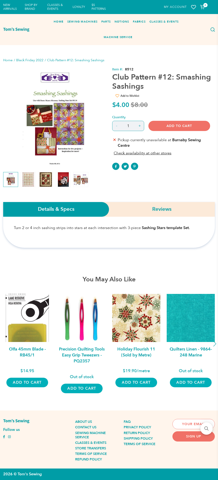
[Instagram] (9, 437)
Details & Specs (56, 209)
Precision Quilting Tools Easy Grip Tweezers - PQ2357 (82, 355)
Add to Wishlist (129, 95)
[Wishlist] (193, 7)
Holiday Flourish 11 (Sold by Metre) (136, 352)
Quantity (119, 117)
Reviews (162, 209)
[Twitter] (125, 166)
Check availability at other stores (142, 153)
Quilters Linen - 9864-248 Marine (191, 352)
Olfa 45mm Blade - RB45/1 (27, 352)
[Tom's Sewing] (16, 29)
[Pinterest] (134, 166)
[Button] (211, 29)
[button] (206, 428)
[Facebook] (115, 166)
